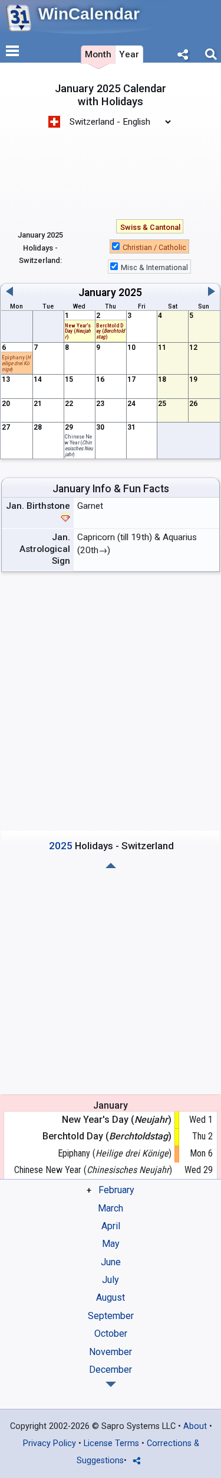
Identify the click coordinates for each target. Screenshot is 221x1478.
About (195, 1426)
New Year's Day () (78, 331)
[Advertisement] (110, 167)
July (110, 1279)
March (110, 1208)
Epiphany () (16, 363)
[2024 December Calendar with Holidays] (110, 865)
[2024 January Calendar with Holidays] (110, 1384)
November (110, 1351)
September (111, 1315)
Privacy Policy (49, 1443)
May (111, 1243)
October (110, 1333)
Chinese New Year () (79, 445)
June (111, 1262)
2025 (130, 292)
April (110, 1226)
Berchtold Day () (106, 1136)
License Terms (111, 1443)
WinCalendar (89, 14)
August (110, 1297)
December (110, 1369)
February (116, 1190)
